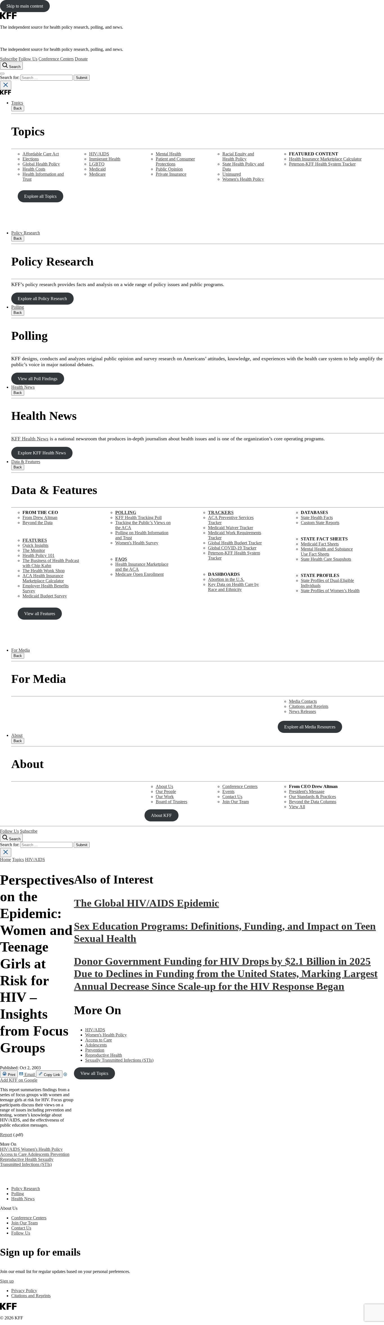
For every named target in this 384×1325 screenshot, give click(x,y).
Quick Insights (35, 545)
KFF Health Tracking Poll (138, 517)
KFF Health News (29, 438)
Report (6, 1134)
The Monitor (33, 550)
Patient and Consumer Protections (175, 161)
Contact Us (232, 796)
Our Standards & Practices (312, 796)
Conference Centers (56, 58)
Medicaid (97, 169)
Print (11, 1075)
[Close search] (5, 85)
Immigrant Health (104, 159)
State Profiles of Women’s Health (330, 590)
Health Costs (33, 169)
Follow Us (28, 58)
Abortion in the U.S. (226, 579)
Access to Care (14, 1154)
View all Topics (94, 1073)
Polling (17, 307)
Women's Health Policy (243, 179)
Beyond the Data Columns (312, 801)
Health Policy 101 (38, 555)
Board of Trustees (171, 801)
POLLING (125, 512)
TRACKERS (221, 512)
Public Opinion (169, 169)
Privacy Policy (24, 1290)
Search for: (10, 77)
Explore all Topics (40, 196)
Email (29, 1074)
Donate (81, 58)
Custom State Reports (320, 522)
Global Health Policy (41, 164)
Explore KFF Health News (42, 452)
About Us (164, 786)
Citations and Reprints (308, 706)
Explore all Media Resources (309, 726)
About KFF (161, 815)
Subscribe (8, 58)
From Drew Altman (39, 517)
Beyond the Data (37, 522)
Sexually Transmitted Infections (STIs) (26, 1162)
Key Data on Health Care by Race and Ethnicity (233, 587)
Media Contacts (303, 701)
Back (17, 108)
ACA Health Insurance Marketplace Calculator (43, 578)
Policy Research (25, 232)
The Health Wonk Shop (43, 570)
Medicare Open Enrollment (139, 574)
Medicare (97, 174)
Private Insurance (171, 174)
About (16, 735)
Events (228, 791)
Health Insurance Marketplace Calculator (325, 159)
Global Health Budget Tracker (235, 542)
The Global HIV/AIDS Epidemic (146, 903)
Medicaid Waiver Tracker (230, 527)
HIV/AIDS (99, 153)
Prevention (59, 1154)
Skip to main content (24, 6)
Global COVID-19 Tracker (232, 547)
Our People (166, 791)
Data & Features (25, 461)
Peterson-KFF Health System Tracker (322, 164)
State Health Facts (317, 517)
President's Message (306, 791)
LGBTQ (97, 164)
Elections (30, 159)
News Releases (302, 711)
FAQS (121, 559)
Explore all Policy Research (42, 298)
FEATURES (34, 540)
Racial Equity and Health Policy (238, 156)
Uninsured (231, 174)
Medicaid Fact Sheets (320, 544)
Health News (23, 387)
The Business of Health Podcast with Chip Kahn (50, 563)
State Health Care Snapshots (326, 559)
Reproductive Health (19, 1159)
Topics (17, 102)
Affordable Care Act (40, 153)
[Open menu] (2, 73)
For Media (20, 650)
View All (297, 806)
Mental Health (168, 153)
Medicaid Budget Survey (44, 596)
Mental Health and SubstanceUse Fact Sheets (327, 551)
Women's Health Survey (136, 542)
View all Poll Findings (37, 378)
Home (5, 859)
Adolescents (39, 1154)
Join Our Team (235, 801)
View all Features (39, 613)
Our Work (165, 796)
